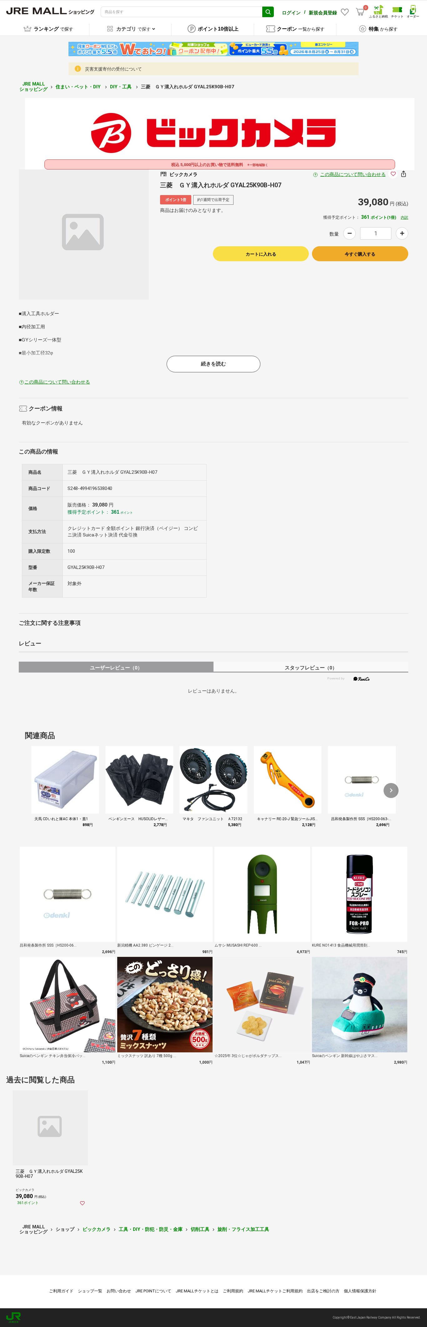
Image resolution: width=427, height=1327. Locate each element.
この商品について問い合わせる (353, 174)
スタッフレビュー (311, 668)
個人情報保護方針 (360, 1291)
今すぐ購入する (360, 254)
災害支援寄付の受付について (113, 68)
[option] (84, 234)
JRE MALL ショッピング (33, 86)
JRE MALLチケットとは (197, 1291)
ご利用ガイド (61, 1291)
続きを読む (213, 364)
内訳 (404, 217)
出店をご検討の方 (323, 1291)
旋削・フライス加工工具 (243, 1229)
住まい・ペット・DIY (79, 87)
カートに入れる (261, 254)
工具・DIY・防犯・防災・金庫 (151, 1229)
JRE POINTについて (153, 1291)
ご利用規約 (233, 1291)
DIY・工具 (121, 87)
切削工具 (200, 1229)
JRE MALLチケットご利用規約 (275, 1291)
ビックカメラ (97, 1229)
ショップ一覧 (90, 1291)
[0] (360, 11)
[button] (391, 790)
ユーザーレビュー (116, 668)
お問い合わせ (119, 1291)
